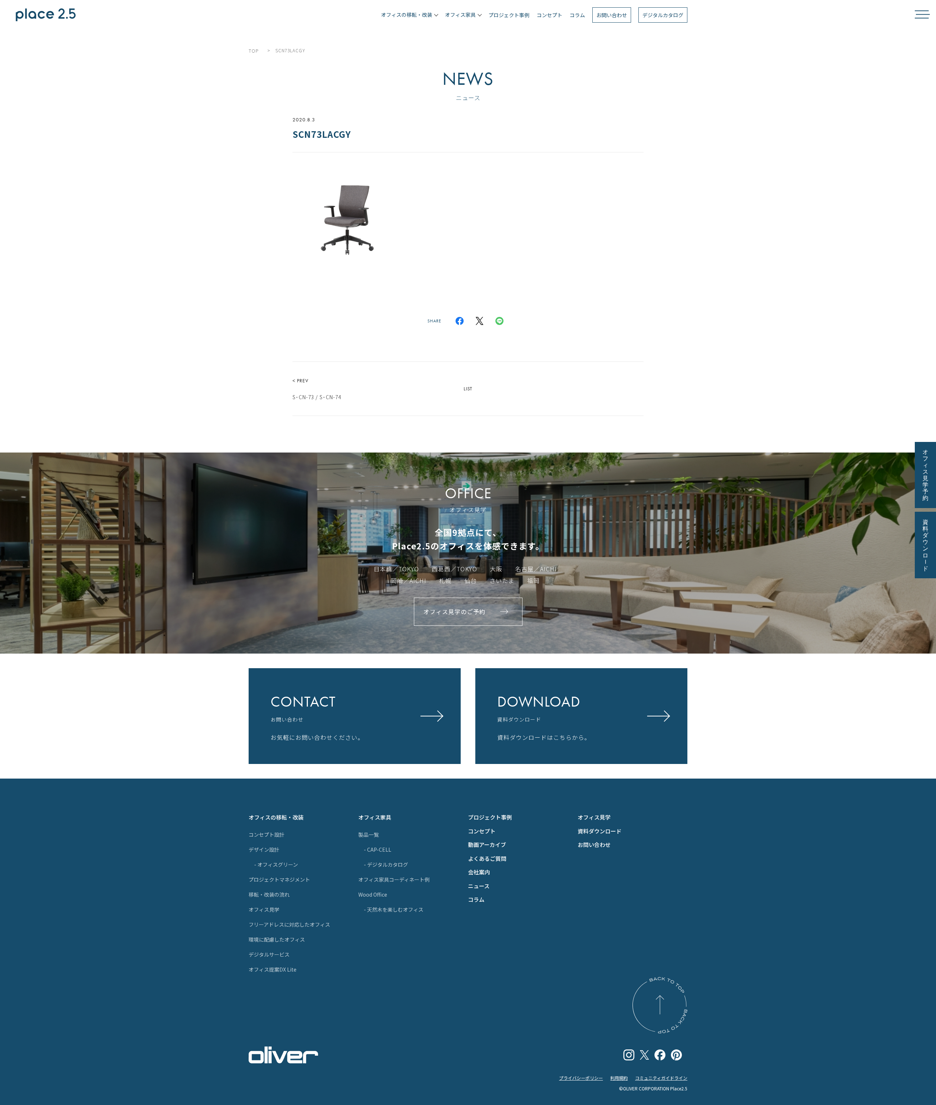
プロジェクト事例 (508, 15)
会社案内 (479, 872)
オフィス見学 (264, 909)
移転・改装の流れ (269, 894)
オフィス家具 (374, 817)
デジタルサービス (269, 954)
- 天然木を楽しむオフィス (393, 909)
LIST (468, 388)
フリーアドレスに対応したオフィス (289, 924)
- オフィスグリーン (276, 864)
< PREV (316, 389)
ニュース (479, 886)
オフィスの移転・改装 (276, 817)
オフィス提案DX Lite (273, 969)
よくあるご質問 (487, 858)
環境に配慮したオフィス (277, 939)
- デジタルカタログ (386, 864)
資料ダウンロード (600, 831)
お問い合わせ (611, 15)
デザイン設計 (264, 849)
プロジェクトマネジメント (279, 879)
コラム (577, 15)
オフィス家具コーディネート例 (394, 879)
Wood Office (372, 894)
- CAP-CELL (377, 849)
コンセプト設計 (266, 834)
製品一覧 (368, 834)
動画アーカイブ (487, 844)
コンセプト (549, 15)
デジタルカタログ (662, 15)
